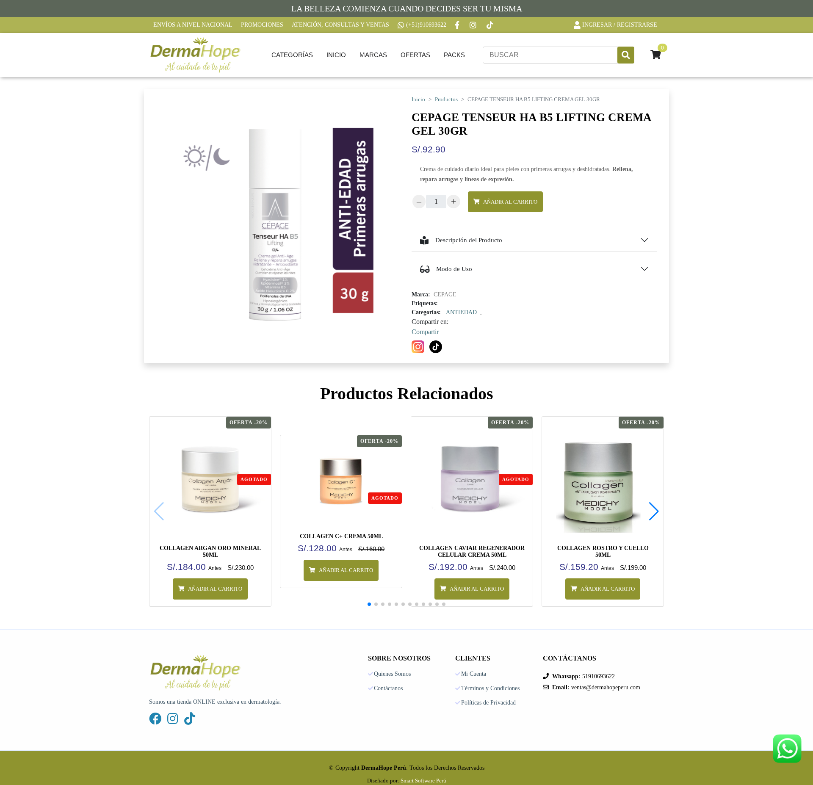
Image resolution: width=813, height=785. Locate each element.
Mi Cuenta (473, 674)
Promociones (262, 25)
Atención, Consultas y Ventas (340, 25)
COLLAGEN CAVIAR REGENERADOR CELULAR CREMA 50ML (472, 551)
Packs (454, 54)
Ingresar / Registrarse (619, 25)
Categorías (292, 54)
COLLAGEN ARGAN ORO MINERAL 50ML (210, 551)
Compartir (425, 331)
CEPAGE (445, 294)
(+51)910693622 (426, 25)
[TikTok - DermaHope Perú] (490, 25)
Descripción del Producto (468, 240)
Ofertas (415, 54)
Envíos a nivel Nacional (192, 25)
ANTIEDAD (461, 312)
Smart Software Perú (423, 780)
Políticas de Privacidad (488, 703)
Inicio (336, 54)
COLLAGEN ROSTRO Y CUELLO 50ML (603, 551)
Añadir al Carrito (510, 202)
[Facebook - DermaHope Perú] (458, 25)
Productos (446, 99)
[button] (654, 511)
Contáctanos (388, 688)
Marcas (373, 54)
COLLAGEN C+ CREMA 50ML (341, 536)
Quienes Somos (392, 674)
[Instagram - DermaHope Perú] (473, 25)
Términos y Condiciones (490, 688)
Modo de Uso (454, 268)
